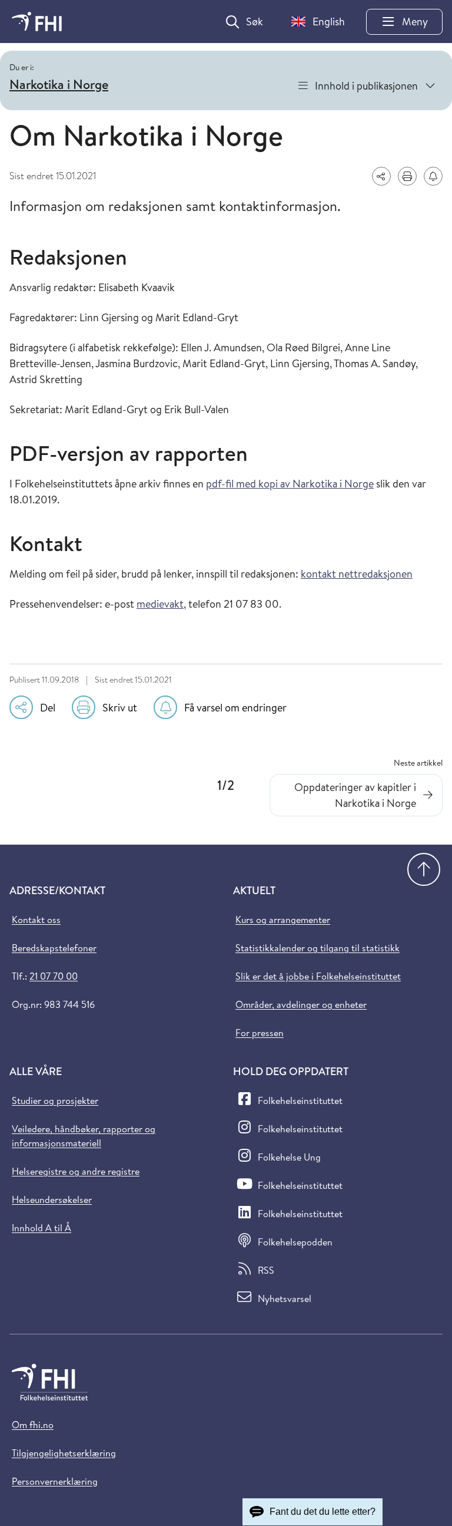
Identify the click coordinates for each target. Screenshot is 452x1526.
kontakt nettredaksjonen (357, 573)
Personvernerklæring (55, 1481)
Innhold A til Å (41, 1227)
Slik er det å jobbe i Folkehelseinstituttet (318, 976)
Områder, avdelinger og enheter (301, 1004)
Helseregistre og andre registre (75, 1171)
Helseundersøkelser (52, 1199)
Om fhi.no (33, 1424)
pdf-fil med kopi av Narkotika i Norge (290, 483)
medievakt (160, 603)
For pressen (259, 1032)
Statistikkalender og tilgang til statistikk (317, 947)
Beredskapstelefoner (54, 947)
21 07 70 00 (53, 976)
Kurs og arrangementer (282, 919)
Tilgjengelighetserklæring (64, 1452)
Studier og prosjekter (55, 1100)
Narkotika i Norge (58, 84)
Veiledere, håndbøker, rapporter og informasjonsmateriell (83, 1135)
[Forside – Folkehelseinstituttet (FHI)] (37, 21)
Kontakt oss (36, 919)
